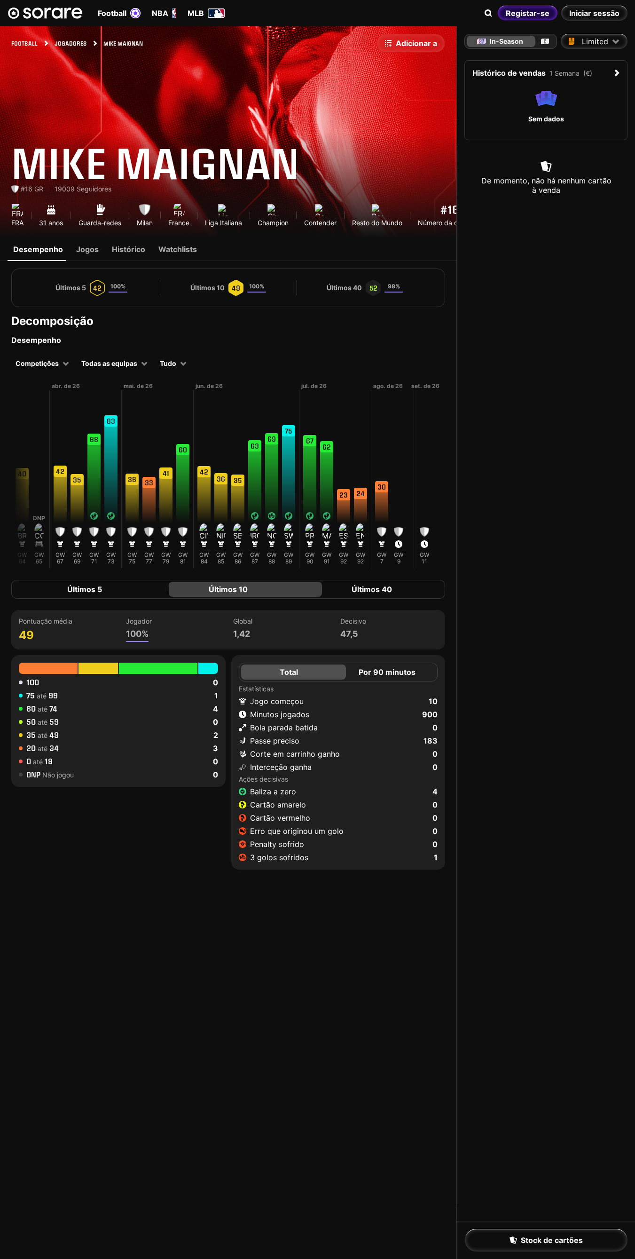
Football (112, 13)
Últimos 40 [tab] (372, 589)
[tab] (545, 41)
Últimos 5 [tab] (84, 589)
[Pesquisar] (488, 13)
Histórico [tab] (128, 249)
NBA (160, 13)
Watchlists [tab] (177, 249)
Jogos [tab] (87, 249)
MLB (196, 13)
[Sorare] (45, 13)
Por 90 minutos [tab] (387, 672)
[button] (22, 485)
